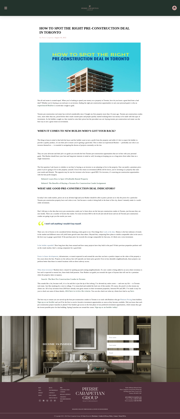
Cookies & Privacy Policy (106, 416)
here (132, 291)
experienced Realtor (46, 105)
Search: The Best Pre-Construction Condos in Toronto (63, 279)
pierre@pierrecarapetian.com (133, 397)
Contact (116, 416)
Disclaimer (95, 416)
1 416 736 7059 (137, 400)
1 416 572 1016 (137, 399)
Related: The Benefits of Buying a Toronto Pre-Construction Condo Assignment (73, 183)
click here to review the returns (77, 291)
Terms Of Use (122, 416)
